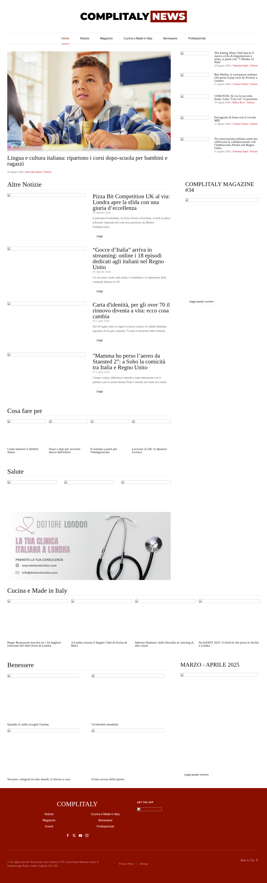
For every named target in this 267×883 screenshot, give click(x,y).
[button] (32, 493)
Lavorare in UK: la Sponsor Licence (149, 450)
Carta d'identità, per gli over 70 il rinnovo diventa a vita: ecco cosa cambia (131, 310)
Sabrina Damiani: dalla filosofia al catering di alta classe (164, 644)
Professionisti (197, 38)
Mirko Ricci (238, 102)
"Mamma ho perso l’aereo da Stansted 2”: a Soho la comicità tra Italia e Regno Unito (129, 361)
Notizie (84, 38)
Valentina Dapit (240, 65)
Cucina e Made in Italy (138, 38)
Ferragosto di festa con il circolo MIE (235, 119)
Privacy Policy (126, 863)
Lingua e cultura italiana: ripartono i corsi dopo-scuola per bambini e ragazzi (87, 160)
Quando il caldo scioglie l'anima (28, 724)
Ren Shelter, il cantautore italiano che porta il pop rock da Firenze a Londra (235, 77)
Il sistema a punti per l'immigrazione (103, 450)
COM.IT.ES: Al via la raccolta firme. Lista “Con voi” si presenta (236, 97)
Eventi (49, 826)
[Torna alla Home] (133, 16)
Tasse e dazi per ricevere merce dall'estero (64, 450)
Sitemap (144, 863)
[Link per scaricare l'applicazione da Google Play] (149, 810)
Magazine (106, 38)
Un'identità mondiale (105, 724)
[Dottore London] (89, 545)
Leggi (99, 236)
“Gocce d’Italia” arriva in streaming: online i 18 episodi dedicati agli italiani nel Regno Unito (128, 258)
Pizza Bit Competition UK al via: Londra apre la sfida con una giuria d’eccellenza (131, 202)
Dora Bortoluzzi (33, 172)
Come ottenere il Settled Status (22, 450)
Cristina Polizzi (240, 84)
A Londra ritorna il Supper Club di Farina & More (99, 644)
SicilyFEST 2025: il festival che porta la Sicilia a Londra (229, 644)
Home (65, 38)
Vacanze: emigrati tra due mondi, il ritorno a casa (38, 779)
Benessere (170, 38)
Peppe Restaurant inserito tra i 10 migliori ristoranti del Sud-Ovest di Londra (34, 644)
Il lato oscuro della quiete (108, 779)
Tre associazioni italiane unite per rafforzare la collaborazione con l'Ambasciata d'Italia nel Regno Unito (236, 143)
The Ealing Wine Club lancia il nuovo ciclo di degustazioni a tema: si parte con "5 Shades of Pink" (234, 57)
